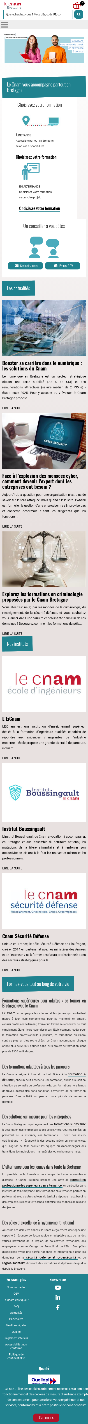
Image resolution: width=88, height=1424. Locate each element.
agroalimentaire (14, 1263)
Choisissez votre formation (36, 157)
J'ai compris (46, 1417)
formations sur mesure (69, 1124)
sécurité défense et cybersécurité (51, 1257)
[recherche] (78, 14)
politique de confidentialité (68, 1405)
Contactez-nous (28, 266)
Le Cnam (8, 1013)
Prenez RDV (66, 266)
